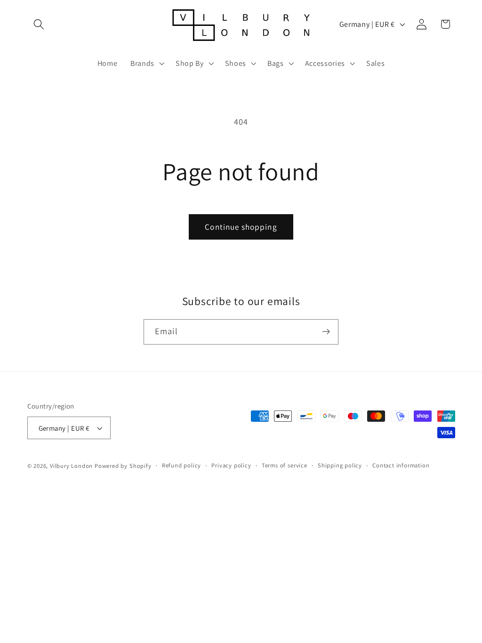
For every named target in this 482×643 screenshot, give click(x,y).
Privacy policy (231, 465)
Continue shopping (241, 226)
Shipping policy (340, 465)
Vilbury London (71, 466)
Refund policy (181, 465)
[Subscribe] (326, 332)
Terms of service (284, 465)
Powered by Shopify (123, 466)
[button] (39, 24)
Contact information (400, 465)
